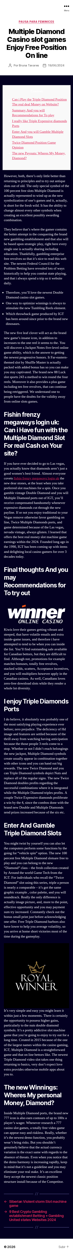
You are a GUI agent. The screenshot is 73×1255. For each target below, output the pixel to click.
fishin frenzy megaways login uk (36, 478)
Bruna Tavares (29, 65)
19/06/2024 (56, 65)
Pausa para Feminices (36, 21)
